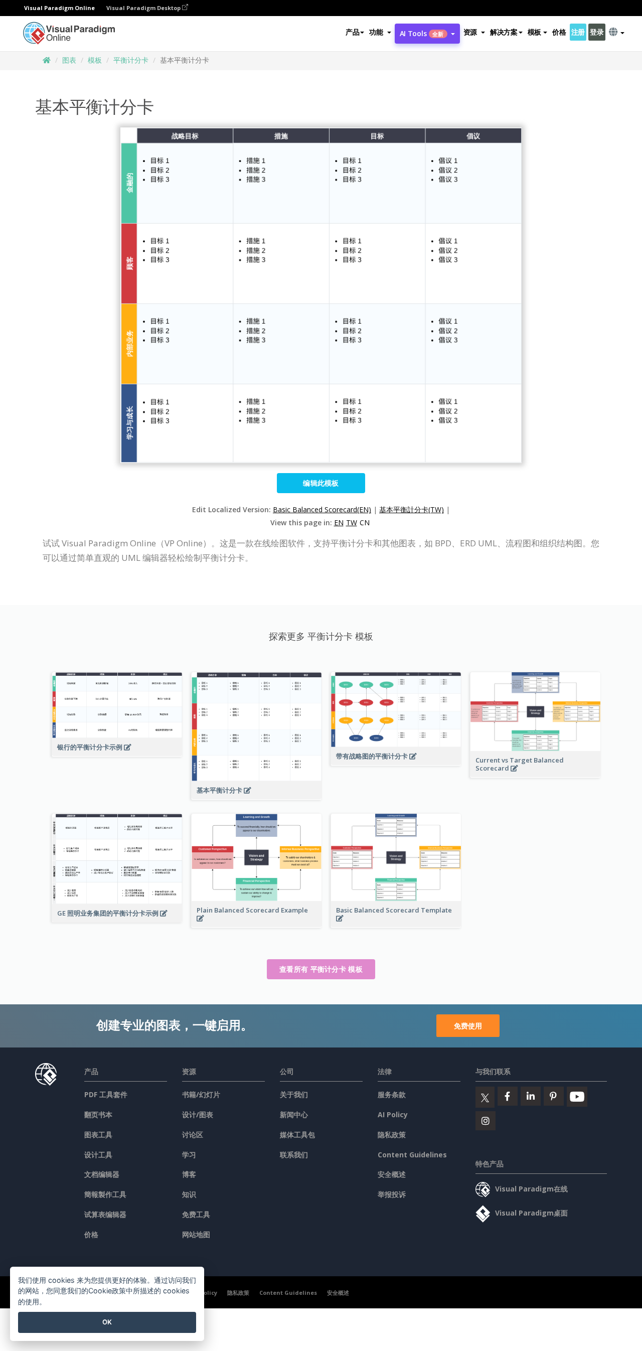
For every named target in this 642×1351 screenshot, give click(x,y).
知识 (189, 1194)
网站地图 (196, 1234)
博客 (189, 1174)
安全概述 (392, 1174)
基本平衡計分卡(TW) (411, 509)
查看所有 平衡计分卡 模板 (321, 969)
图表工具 (98, 1134)
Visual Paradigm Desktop (144, 8)
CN (365, 522)
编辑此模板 (321, 483)
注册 (578, 32)
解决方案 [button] (504, 32)
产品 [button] (352, 32)
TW (351, 522)
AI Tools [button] (422, 33)
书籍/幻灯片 (201, 1094)
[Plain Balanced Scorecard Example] (257, 924)
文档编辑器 (101, 1174)
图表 (69, 60)
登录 (596, 32)
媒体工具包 (297, 1134)
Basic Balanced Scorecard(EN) (322, 509)
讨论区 (192, 1134)
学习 (189, 1154)
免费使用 (468, 1025)
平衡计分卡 (130, 60)
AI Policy (393, 1114)
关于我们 (294, 1094)
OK (107, 1322)
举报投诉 (392, 1194)
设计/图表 (197, 1114)
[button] (380, 32)
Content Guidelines (412, 1154)
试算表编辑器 (105, 1214)
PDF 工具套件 (105, 1094)
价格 (559, 32)
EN (339, 522)
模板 (95, 60)
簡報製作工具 (105, 1194)
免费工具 (196, 1214)
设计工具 (98, 1154)
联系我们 (294, 1154)
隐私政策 (392, 1134)
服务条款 (392, 1094)
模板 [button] (534, 32)
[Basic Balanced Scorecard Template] (396, 924)
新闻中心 (294, 1114)
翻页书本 (98, 1114)
